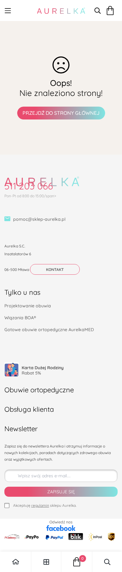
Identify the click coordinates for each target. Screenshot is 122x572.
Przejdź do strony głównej (61, 113)
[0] (76, 561)
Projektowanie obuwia (27, 306)
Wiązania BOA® (20, 317)
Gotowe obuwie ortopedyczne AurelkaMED (49, 329)
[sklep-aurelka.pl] (61, 10)
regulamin (40, 505)
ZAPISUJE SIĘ (61, 492)
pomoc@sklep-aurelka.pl (39, 219)
